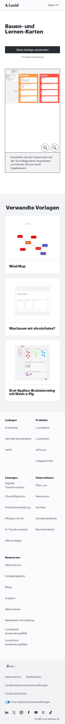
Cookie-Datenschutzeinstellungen (26, 685)
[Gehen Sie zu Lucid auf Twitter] (14, 712)
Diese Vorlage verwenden (32, 49)
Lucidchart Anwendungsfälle (16, 642)
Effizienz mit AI (14, 518)
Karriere (41, 507)
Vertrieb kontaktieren (18, 438)
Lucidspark (43, 427)
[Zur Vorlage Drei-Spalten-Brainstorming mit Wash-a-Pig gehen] (32, 370)
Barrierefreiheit (45, 529)
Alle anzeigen (13, 540)
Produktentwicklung (17, 507)
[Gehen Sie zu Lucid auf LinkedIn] (6, 712)
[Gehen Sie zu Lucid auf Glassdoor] (43, 712)
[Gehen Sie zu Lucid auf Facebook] (28, 712)
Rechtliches (33, 676)
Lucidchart (42, 438)
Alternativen (12, 609)
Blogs (8, 587)
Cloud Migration (15, 496)
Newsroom (43, 496)
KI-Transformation (16, 529)
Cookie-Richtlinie (15, 693)
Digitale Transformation (14, 485)
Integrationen (44, 460)
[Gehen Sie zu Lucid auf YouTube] (36, 712)
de (12, 666)
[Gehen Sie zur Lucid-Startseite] (16, 5)
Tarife (8, 449)
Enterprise (11, 427)
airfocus (41, 449)
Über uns (41, 485)
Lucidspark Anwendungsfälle (16, 631)
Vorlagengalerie (15, 575)
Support (10, 598)
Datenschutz (13, 564)
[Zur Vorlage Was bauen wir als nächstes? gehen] (32, 307)
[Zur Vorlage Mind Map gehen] (32, 244)
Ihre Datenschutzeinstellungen (30, 701)
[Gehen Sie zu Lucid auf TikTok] (50, 712)
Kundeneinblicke (46, 518)
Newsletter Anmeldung (19, 620)
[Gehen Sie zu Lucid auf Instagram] (21, 712)
